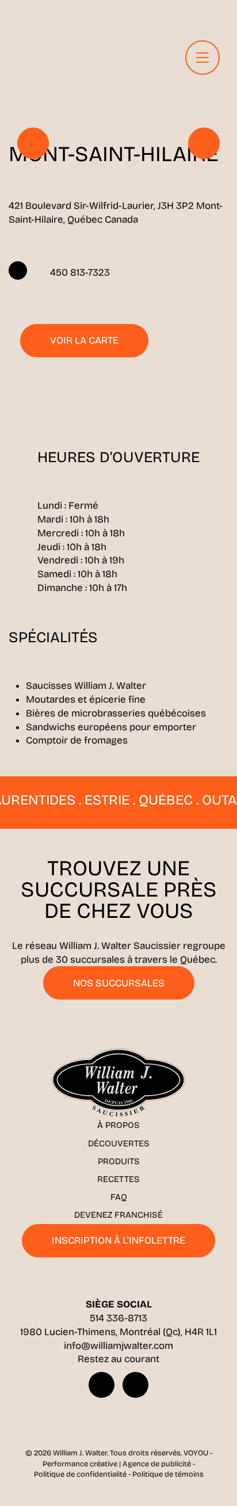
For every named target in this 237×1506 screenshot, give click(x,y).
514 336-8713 (118, 1318)
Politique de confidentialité (80, 1474)
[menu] (202, 57)
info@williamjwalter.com (118, 1346)
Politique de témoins (168, 1474)
